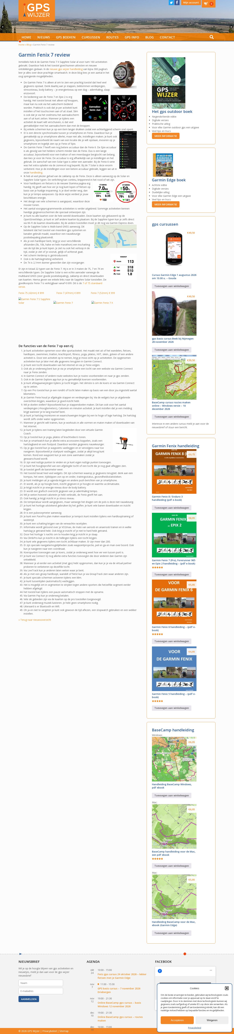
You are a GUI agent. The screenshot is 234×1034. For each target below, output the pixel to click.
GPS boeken (66, 37)
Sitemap (64, 1031)
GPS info (132, 37)
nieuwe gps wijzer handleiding (66, 69)
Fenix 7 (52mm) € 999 (103, 293)
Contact (167, 37)
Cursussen (91, 37)
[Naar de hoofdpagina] (37, 10)
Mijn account (191, 2)
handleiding (36, 172)
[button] (227, 988)
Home (26, 37)
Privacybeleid (194, 1027)
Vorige (2, 27)
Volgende (231, 27)
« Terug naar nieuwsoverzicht (35, 619)
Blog (149, 37)
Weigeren (212, 1020)
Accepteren (177, 1020)
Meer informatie (166, 136)
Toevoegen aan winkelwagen (171, 286)
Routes (112, 37)
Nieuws (43, 37)
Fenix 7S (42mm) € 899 (33, 293)
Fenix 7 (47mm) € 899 (68, 293)
